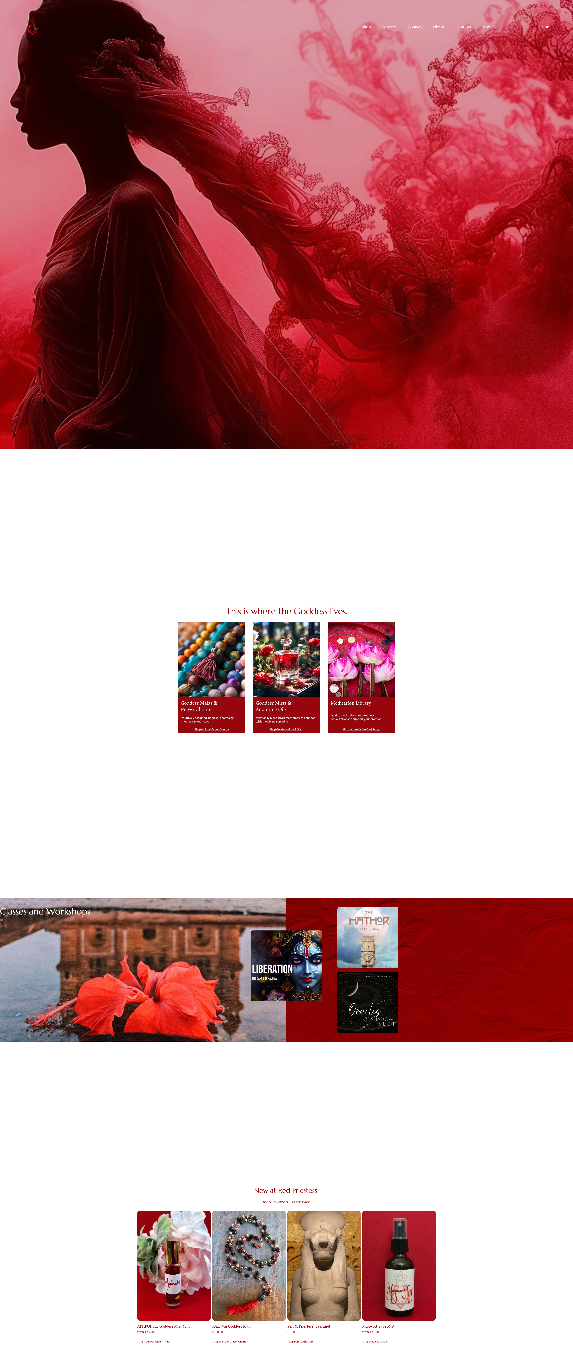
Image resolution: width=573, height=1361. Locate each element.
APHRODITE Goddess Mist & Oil (164, 1326)
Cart (546, 26)
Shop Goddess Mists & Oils (153, 1341)
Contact (464, 27)
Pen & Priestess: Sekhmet (308, 1326)
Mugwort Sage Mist (378, 1326)
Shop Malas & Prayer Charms (230, 1341)
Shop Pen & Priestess (300, 1341)
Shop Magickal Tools (375, 1341)
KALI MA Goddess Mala (231, 1326)
